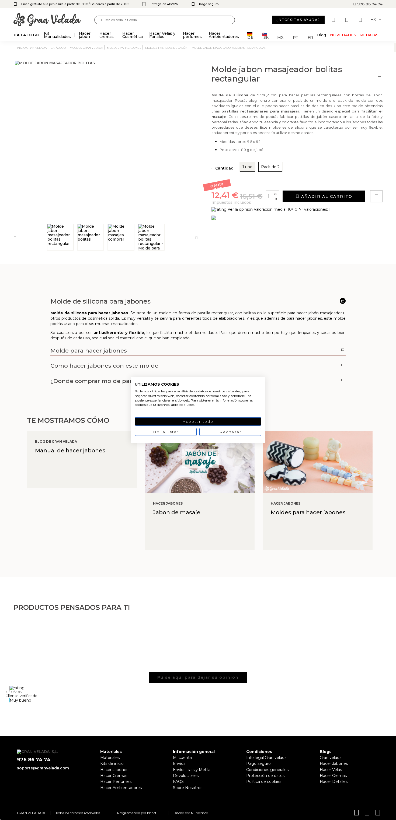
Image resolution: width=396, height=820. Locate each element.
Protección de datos (265, 775)
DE (250, 37)
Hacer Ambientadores (121, 787)
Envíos (179, 763)
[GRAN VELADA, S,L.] (53, 20)
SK (266, 37)
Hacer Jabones (114, 769)
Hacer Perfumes (115, 781)
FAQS (178, 781)
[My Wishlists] (334, 20)
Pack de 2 (270, 167)
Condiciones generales (267, 769)
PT (295, 37)
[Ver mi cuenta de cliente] (347, 20)
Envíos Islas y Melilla (191, 769)
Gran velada (331, 757)
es (373, 19)
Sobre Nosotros (187, 787)
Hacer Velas (331, 769)
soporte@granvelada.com (43, 768)
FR (310, 37)
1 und (247, 167)
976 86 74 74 (369, 4)
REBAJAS (369, 35)
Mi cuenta (182, 757)
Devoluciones (186, 775)
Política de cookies (263, 781)
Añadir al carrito (326, 196)
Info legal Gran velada (266, 757)
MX (280, 37)
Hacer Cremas (113, 775)
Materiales (110, 757)
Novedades (343, 35)
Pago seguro (258, 763)
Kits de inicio (112, 763)
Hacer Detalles (334, 781)
